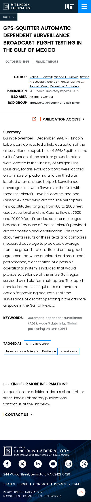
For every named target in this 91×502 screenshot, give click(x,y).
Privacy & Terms (67, 484)
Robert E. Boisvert (41, 77)
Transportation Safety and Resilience (55, 103)
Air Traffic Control (41, 97)
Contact (16, 414)
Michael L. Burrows (66, 77)
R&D (10, 18)
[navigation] (84, 6)
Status (9, 484)
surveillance (69, 351)
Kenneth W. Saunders (64, 86)
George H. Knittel (58, 82)
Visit (24, 484)
